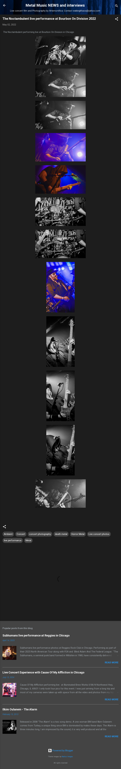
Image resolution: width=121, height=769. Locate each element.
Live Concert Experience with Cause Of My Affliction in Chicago (43, 672)
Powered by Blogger (62, 750)
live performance (12, 540)
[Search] (116, 6)
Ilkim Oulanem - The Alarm (20, 709)
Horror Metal (77, 534)
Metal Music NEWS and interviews (55, 5)
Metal (28, 540)
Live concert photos (99, 534)
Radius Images (67, 757)
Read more (111, 662)
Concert (21, 534)
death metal (61, 534)
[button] (116, 19)
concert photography (40, 534)
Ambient (8, 534)
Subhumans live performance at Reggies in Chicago (36, 635)
